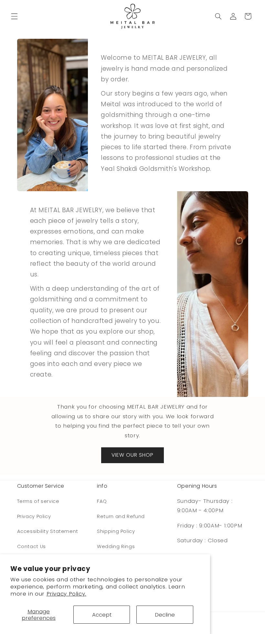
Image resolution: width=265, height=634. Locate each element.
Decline (165, 614)
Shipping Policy (116, 531)
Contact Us (31, 546)
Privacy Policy (34, 516)
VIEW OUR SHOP (132, 455)
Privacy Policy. (66, 594)
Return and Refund (121, 516)
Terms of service (38, 501)
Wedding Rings (116, 546)
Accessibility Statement (48, 531)
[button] (14, 16)
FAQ (102, 501)
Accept (101, 614)
